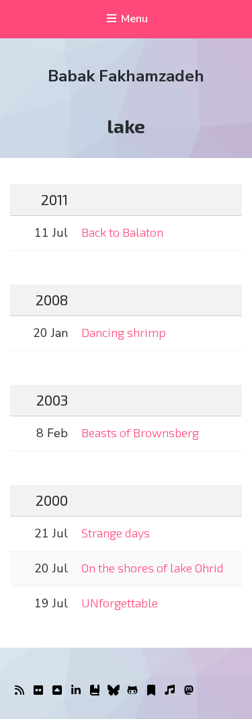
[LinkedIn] (76, 690)
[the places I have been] (57, 690)
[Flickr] (38, 690)
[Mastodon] (188, 690)
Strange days (115, 532)
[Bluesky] (113, 690)
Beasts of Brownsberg (140, 432)
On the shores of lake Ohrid (152, 567)
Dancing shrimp (123, 332)
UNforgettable (119, 602)
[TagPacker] (151, 690)
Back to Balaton (122, 232)
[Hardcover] (94, 690)
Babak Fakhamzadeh (126, 76)
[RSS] (19, 690)
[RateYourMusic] (170, 690)
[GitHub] (132, 690)
